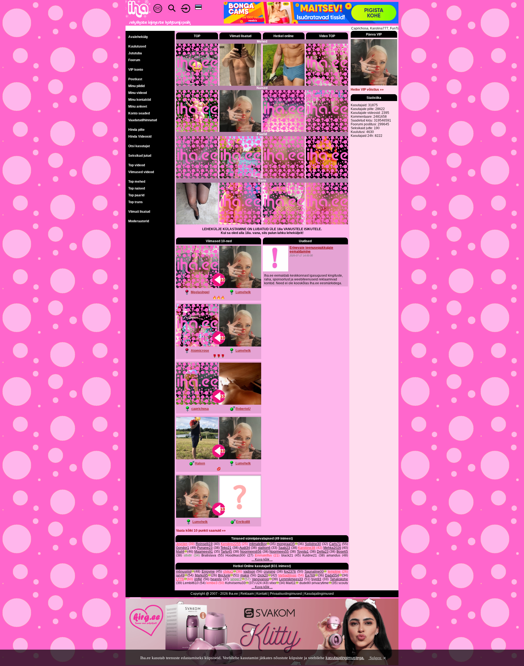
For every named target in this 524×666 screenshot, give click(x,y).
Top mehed (136, 181)
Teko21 (226, 548)
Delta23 (323, 551)
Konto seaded (139, 113)
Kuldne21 (309, 555)
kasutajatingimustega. (345, 657)
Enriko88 (243, 522)
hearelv (216, 579)
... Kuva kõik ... (262, 559)
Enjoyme (208, 571)
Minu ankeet (137, 106)
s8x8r (188, 555)
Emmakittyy (263, 555)
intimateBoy (258, 544)
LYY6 (180, 579)
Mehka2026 (332, 548)
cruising (269, 571)
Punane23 (205, 548)
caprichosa (200, 409)
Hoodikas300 (235, 555)
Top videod (136, 165)
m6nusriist (183, 571)
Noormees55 (279, 551)
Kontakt (261, 594)
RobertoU (243, 409)
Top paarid (136, 195)
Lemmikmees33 (291, 579)
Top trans (135, 202)
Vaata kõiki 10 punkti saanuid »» (201, 530)
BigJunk (224, 575)
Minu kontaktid (139, 100)
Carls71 (335, 544)
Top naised (136, 188)
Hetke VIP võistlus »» (367, 89)
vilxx (272, 583)
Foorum (134, 60)
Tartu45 (226, 551)
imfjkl (198, 579)
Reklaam (247, 594)
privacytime (320, 583)
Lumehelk (243, 292)
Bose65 (342, 551)
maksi (244, 575)
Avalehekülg (138, 37)
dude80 (305, 583)
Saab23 (284, 548)
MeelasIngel (200, 292)
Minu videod (137, 93)
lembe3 (212, 583)
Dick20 (263, 575)
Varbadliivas (287, 575)
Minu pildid (136, 86)
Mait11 (291, 583)
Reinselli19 (204, 544)
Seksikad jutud (139, 156)
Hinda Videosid (139, 136)
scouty (343, 583)
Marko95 (201, 575)
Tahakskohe (339, 579)
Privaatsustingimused (286, 594)
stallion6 (264, 548)
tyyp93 (316, 579)
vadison (249, 571)
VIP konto (135, 70)
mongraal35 (286, 544)
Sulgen (375, 658)
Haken (200, 463)
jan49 (180, 575)
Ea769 (310, 575)
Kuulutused (137, 46)
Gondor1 (182, 548)
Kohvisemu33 (235, 583)
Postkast (135, 79)
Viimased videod (141, 172)
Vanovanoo (260, 579)
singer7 (236, 579)
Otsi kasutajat (139, 146)
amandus (333, 555)
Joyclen (181, 544)
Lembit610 (191, 583)
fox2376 (290, 571)
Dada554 (332, 575)
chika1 (228, 571)
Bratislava (208, 555)
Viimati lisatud (139, 212)
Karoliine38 (306, 548)
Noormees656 (250, 551)
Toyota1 (303, 551)
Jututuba (135, 53)
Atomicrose (200, 351)
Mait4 (180, 551)
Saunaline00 (314, 571)
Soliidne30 (313, 544)
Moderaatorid (138, 221)
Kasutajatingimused (319, 594)
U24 (258, 583)
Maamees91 (203, 551)
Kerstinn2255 (231, 544)
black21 (287, 555)
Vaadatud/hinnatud (142, 120)
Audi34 (244, 548)
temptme (334, 571)
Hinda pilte (136, 130)
